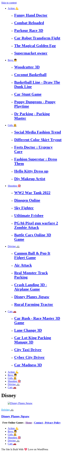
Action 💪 (13, 8)
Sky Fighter (24, 208)
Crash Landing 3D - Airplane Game (30, 287)
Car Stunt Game (28, 94)
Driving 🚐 (14, 246)
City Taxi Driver (28, 350)
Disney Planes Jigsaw (31, 297)
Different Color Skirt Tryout (38, 140)
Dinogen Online (27, 200)
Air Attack (23, 265)
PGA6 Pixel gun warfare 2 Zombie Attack (36, 225)
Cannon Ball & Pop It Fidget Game (32, 255)
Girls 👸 (12, 125)
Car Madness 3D (28, 365)
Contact (38, 422)
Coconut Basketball (30, 75)
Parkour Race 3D (28, 30)
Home (29, 422)
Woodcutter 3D (27, 67)
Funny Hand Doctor (30, 15)
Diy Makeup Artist (29, 179)
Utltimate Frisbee (28, 215)
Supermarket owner (30, 53)
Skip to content (9, 2)
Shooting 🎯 (14, 185)
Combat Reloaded (29, 23)
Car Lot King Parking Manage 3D (32, 340)
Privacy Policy (52, 422)
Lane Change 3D (28, 330)
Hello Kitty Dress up (31, 171)
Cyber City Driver (29, 357)
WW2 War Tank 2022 (32, 193)
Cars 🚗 (12, 311)
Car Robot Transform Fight (37, 38)
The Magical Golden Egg (35, 46)
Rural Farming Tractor (33, 304)
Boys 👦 (12, 60)
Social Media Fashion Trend (37, 132)
